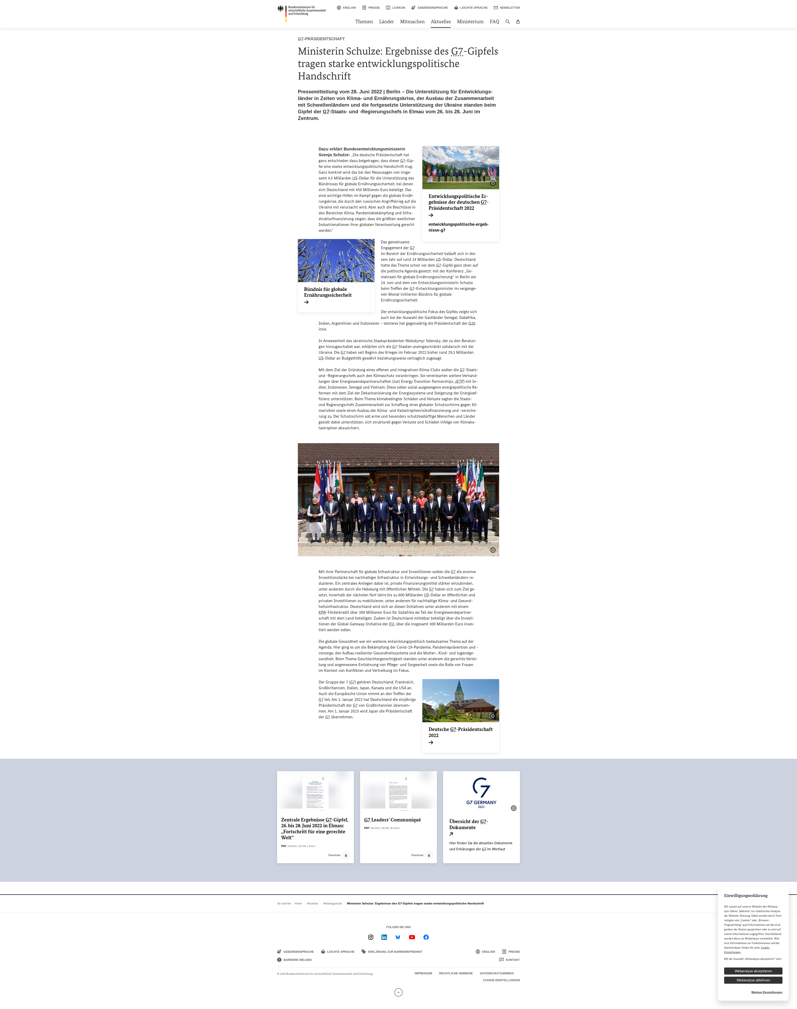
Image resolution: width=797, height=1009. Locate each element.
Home (298, 903)
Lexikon (398, 7)
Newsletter (510, 7)
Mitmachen (412, 22)
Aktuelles (441, 22)
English (349, 7)
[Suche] (508, 24)
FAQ (494, 22)
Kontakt (513, 959)
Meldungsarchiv (332, 903)
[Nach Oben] (398, 992)
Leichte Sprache (474, 7)
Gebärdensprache (433, 7)
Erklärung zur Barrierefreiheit (395, 951)
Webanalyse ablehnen (753, 980)
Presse (374, 7)
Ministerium (470, 22)
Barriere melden (298, 959)
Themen (364, 22)
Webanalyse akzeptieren (753, 971)
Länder (386, 22)
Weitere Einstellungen (766, 992)
